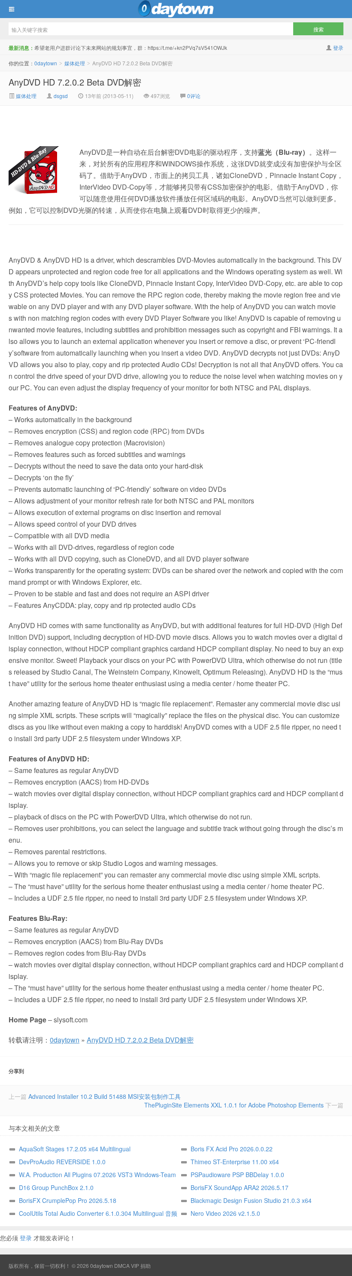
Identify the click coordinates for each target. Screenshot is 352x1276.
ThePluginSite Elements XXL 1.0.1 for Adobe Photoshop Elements (234, 1105)
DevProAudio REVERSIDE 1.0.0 (62, 1161)
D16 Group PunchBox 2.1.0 (56, 1187)
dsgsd (61, 95)
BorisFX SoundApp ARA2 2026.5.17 (239, 1187)
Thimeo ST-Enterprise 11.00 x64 (235, 1161)
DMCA (122, 1265)
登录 (338, 47)
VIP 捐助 (141, 1265)
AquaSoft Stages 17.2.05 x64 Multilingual (74, 1148)
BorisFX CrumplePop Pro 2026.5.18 (67, 1200)
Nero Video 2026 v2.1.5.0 (225, 1213)
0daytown (176, 9)
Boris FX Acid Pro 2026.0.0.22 (232, 1148)
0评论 (193, 95)
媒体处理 (74, 63)
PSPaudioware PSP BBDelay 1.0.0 (237, 1174)
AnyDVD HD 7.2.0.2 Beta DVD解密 (75, 82)
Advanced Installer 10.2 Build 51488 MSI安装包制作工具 (104, 1096)
